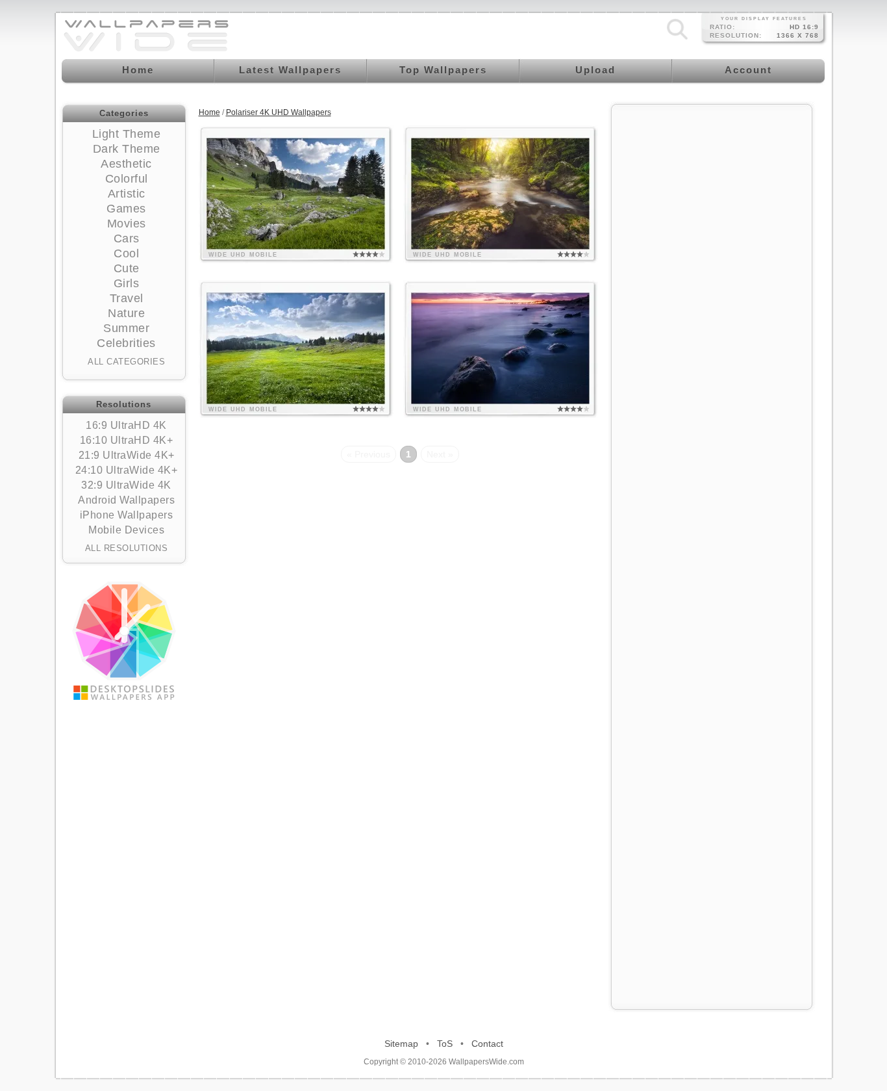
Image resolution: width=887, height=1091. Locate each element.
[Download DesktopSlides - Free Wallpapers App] (124, 640)
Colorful (126, 178)
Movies (126, 223)
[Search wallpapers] (677, 39)
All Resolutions (126, 548)
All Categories (126, 361)
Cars (127, 238)
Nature (126, 313)
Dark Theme (126, 148)
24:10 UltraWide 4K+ (126, 470)
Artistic (126, 193)
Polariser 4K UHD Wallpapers (278, 112)
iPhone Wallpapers (126, 514)
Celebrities (126, 343)
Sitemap (401, 1043)
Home (209, 112)
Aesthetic (126, 163)
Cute (127, 268)
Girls (127, 283)
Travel (127, 298)
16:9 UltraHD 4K (126, 425)
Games (126, 208)
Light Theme (126, 133)
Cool (126, 253)
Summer (126, 328)
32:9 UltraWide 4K (126, 485)
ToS (445, 1043)
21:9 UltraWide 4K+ (127, 455)
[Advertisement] (711, 307)
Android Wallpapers (126, 500)
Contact (487, 1043)
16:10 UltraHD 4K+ (126, 440)
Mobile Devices (126, 529)
